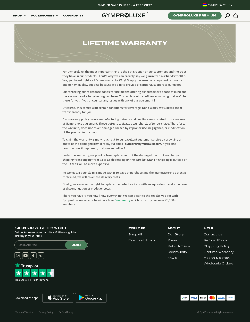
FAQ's (172, 257)
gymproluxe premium (194, 15)
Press (172, 240)
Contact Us (213, 234)
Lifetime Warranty (219, 252)
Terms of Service (24, 312)
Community (122, 200)
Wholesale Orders (218, 263)
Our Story (176, 234)
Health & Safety (217, 257)
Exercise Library (141, 240)
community (73, 15)
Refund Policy (215, 240)
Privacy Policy (46, 312)
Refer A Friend (179, 246)
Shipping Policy (217, 246)
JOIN (76, 245)
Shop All (135, 234)
